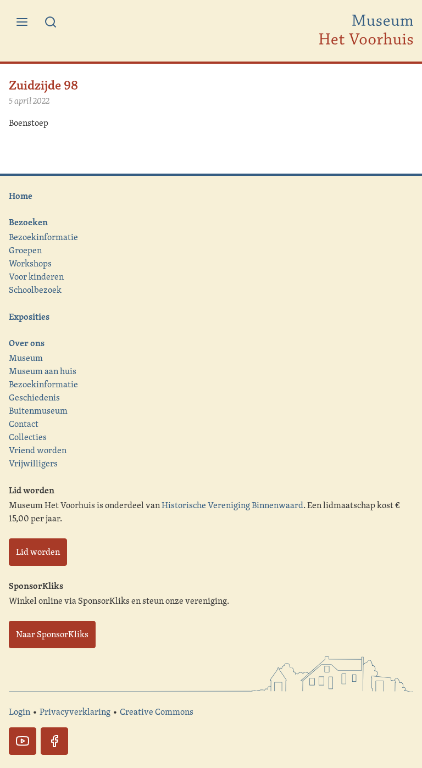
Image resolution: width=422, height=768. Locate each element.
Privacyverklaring (75, 711)
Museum (26, 358)
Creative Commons (156, 711)
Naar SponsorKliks (52, 634)
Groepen (25, 250)
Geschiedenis (34, 397)
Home (20, 195)
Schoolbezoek (35, 289)
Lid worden (38, 552)
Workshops (30, 263)
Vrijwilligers (33, 463)
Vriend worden (37, 450)
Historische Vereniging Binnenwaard (232, 505)
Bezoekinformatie (43, 237)
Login (19, 711)
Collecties (28, 437)
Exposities (29, 316)
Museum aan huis (42, 371)
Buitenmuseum (38, 410)
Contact (23, 424)
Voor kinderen (36, 276)
